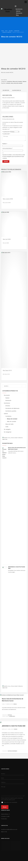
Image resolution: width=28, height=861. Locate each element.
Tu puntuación (6, 131)
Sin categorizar (7, 432)
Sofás (6, 426)
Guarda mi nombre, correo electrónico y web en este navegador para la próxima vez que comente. (13, 156)
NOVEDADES (14, 751)
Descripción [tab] (6, 90)
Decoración (7, 395)
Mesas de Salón (9, 424)
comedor (8, 83)
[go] (24, 386)
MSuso (15, 704)
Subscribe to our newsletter (10, 802)
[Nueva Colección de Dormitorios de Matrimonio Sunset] (14, 695)
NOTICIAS (10, 715)
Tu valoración (6, 133)
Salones (11, 30)
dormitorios (12, 716)
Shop (6, 30)
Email (2, 778)
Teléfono (3, 782)
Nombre (4, 143)
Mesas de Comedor (7, 32)
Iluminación (8, 400)
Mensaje (3, 786)
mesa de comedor (18, 83)
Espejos (7, 398)
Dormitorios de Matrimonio (12, 408)
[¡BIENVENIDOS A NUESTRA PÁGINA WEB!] (14, 722)
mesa (12, 83)
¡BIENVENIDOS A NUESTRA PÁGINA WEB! (13, 726)
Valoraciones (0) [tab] (16, 90)
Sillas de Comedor (11, 421)
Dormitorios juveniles (10, 411)
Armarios (7, 405)
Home (2, 30)
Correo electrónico (7, 148)
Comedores (16, 30)
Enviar (4, 807)
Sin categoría (7, 429)
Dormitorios (7, 403)
